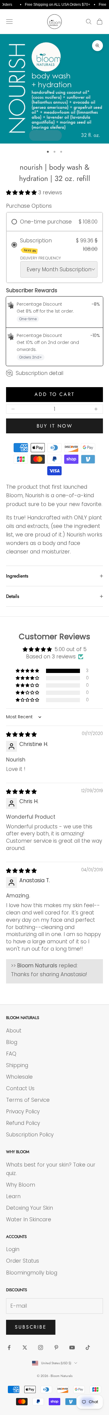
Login (12, 1249)
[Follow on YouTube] (72, 1347)
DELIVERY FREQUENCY (40, 258)
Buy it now (55, 425)
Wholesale (19, 1076)
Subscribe (31, 1326)
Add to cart (54, 394)
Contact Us (20, 1088)
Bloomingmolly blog (31, 1272)
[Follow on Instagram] (41, 1347)
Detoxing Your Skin (29, 1208)
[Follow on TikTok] (88, 1347)
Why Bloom (20, 1184)
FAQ (11, 1053)
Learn (13, 1196)
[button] (22, 192)
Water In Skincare (28, 1219)
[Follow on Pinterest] (56, 1347)
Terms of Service (28, 1100)
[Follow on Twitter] (25, 1347)
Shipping (17, 1065)
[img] (21, 734)
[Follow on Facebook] (9, 1347)
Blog (11, 1042)
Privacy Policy (23, 1111)
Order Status (22, 1260)
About (13, 1030)
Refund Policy (23, 1123)
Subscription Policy (30, 1134)
